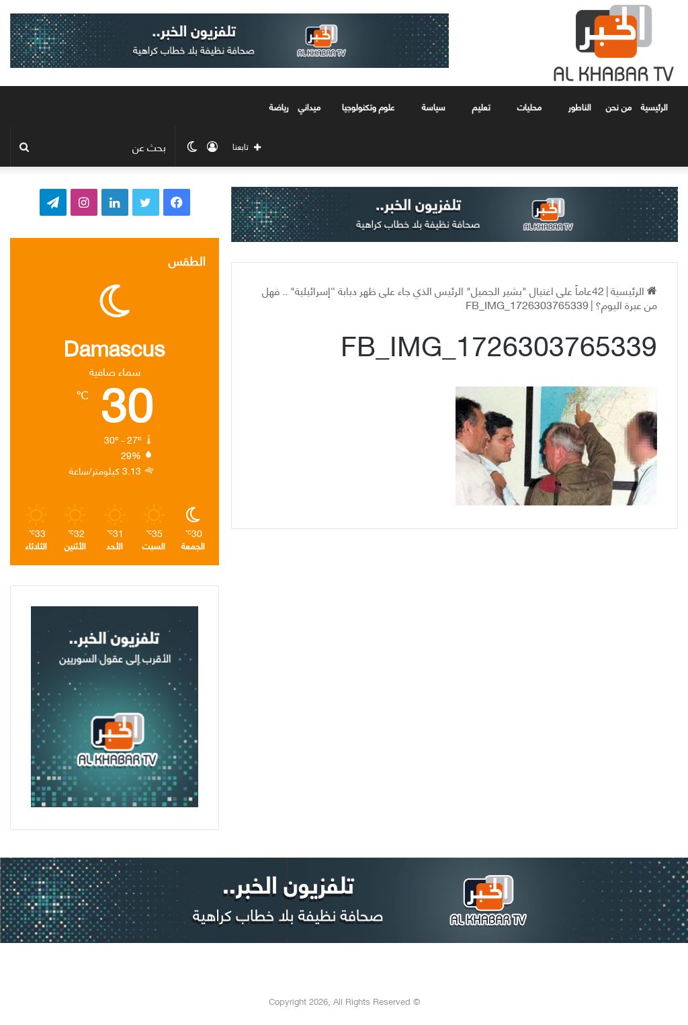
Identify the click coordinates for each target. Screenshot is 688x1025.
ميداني (309, 106)
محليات (529, 106)
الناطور (579, 106)
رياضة (279, 106)
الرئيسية (656, 106)
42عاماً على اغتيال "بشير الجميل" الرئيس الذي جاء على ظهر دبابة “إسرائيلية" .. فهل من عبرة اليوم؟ (459, 297)
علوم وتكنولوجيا (368, 106)
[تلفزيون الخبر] (611, 43)
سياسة (433, 106)
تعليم (481, 106)
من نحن (619, 106)
